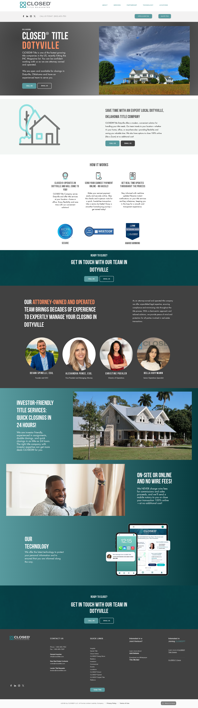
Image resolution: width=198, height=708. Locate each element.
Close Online (94, 653)
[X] (34, 16)
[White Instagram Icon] (19, 685)
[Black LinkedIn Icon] (27, 16)
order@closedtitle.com (57, 663)
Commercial (94, 664)
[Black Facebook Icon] (23, 16)
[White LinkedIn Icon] (15, 685)
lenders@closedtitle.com (58, 670)
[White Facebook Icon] (11, 685)
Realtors (93, 659)
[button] (103, 5)
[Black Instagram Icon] (31, 16)
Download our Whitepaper (138, 657)
